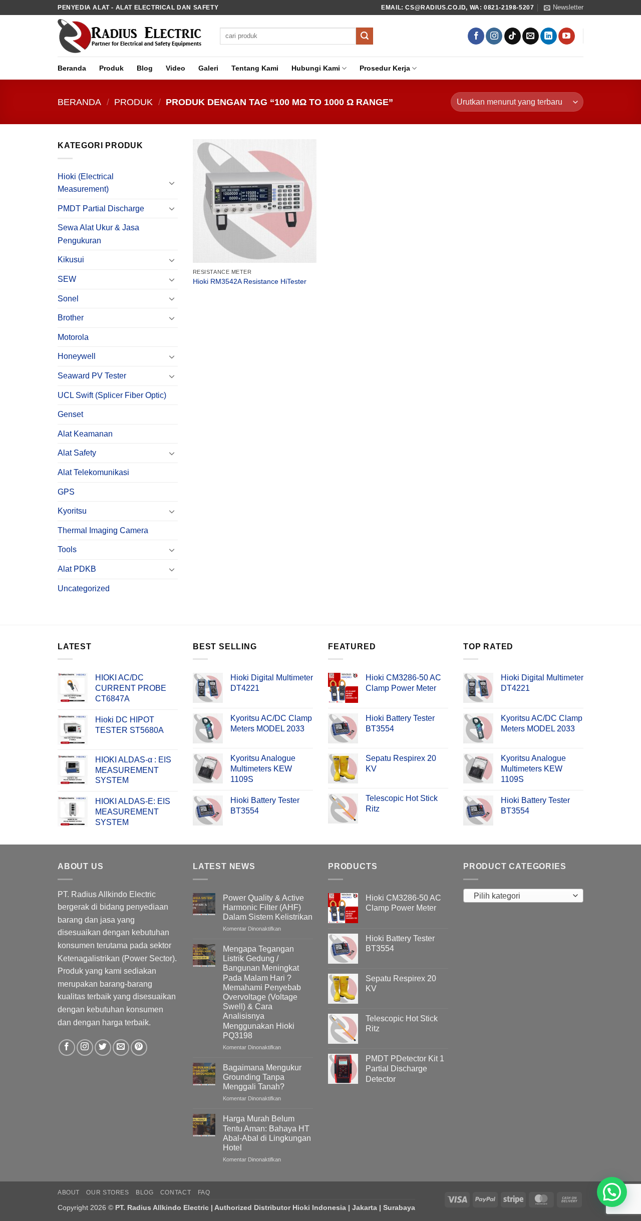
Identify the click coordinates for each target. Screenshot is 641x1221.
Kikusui (71, 259)
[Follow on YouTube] (566, 36)
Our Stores (107, 1192)
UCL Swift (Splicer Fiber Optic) (112, 395)
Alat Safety (77, 453)
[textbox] (521, 896)
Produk (111, 68)
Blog (145, 68)
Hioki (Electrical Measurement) (86, 183)
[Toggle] (172, 183)
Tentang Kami (254, 68)
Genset (70, 414)
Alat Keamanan (85, 434)
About (69, 1192)
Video (175, 68)
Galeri (208, 68)
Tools (67, 549)
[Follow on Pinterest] (139, 1047)
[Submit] (364, 36)
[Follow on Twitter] (103, 1047)
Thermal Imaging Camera (103, 530)
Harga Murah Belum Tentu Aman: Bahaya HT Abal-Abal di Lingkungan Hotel (267, 1133)
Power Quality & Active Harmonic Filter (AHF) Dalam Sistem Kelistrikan (267, 907)
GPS (66, 492)
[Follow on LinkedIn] (548, 36)
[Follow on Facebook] (476, 36)
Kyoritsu (72, 511)
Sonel (68, 298)
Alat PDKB (77, 569)
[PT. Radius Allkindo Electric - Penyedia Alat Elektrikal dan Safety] (131, 36)
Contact (175, 1192)
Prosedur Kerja (385, 68)
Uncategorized (84, 588)
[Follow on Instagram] (494, 36)
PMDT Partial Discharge (101, 208)
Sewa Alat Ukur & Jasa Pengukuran (98, 234)
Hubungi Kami (315, 68)
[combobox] (523, 896)
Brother (71, 317)
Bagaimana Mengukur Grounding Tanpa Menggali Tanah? (262, 1077)
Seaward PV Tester (92, 375)
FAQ (204, 1192)
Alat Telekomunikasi (93, 472)
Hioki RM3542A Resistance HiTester (249, 281)
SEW (67, 279)
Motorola (73, 337)
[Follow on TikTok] (512, 36)
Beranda (72, 68)
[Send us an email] (530, 36)
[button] (563, 7)
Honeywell (77, 356)
